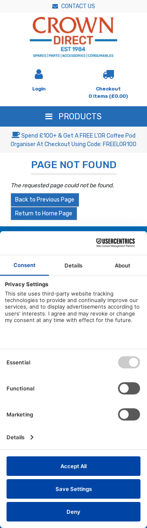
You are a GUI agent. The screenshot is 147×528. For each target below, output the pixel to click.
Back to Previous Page (44, 199)
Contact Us (77, 6)
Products (79, 116)
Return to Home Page (43, 213)
